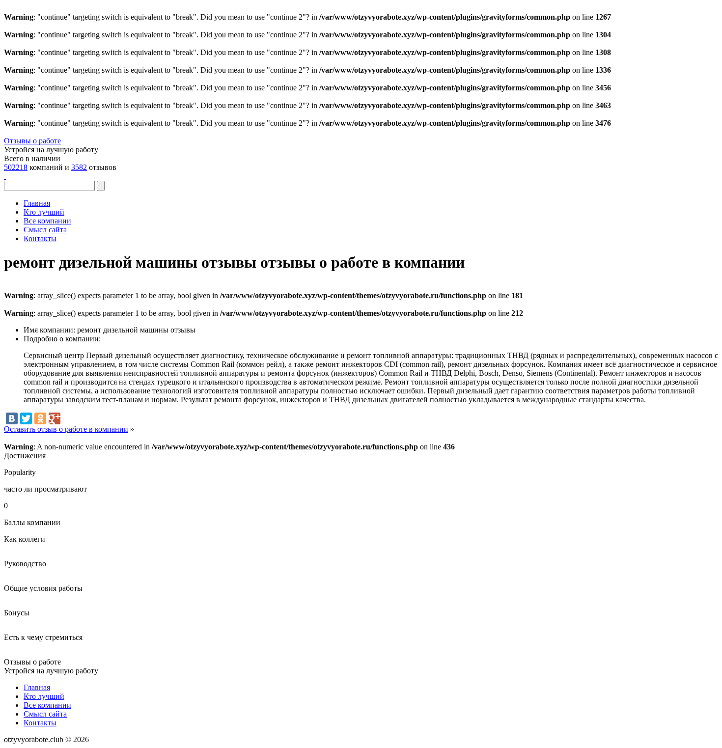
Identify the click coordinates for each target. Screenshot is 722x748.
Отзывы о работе (32, 141)
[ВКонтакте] (12, 418)
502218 (16, 167)
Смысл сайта (45, 229)
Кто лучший (44, 212)
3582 (79, 167)
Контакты (40, 238)
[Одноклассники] (40, 418)
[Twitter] (26, 418)
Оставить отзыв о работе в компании (66, 429)
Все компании (47, 221)
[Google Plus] (54, 418)
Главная (37, 203)
